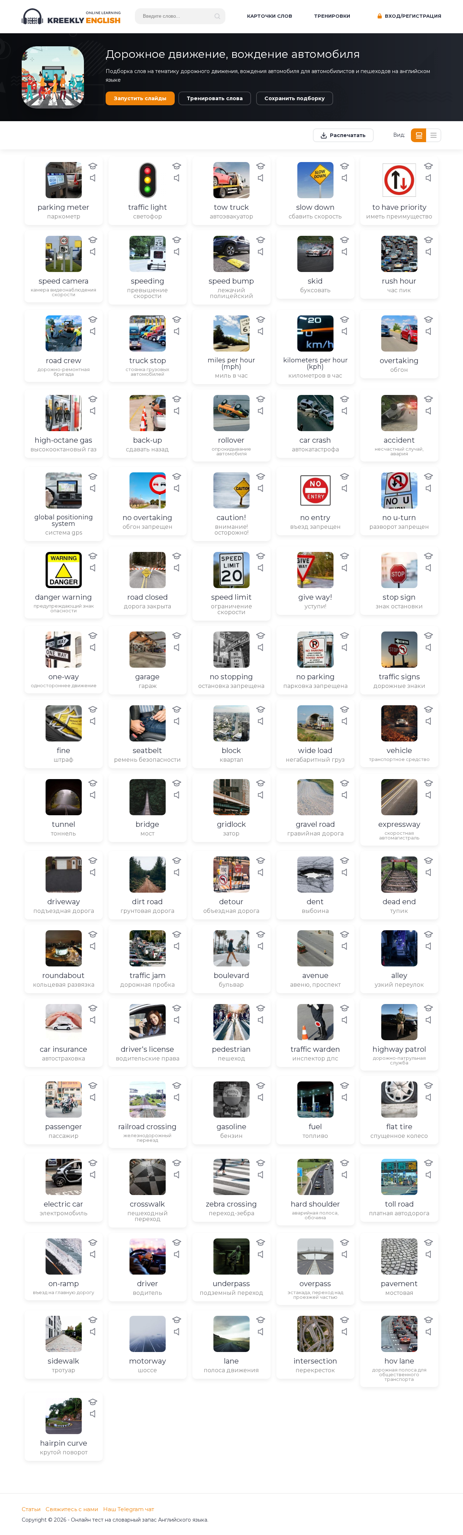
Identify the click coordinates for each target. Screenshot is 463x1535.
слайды (140, 98)
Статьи (31, 1509)
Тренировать (215, 98)
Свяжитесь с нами (72, 1509)
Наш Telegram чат (128, 1509)
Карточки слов (269, 16)
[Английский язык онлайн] (71, 16)
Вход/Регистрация (412, 16)
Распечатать (348, 135)
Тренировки (332, 16)
